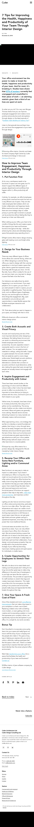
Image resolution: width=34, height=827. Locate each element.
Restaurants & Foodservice (9, 800)
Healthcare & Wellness (8, 791)
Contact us (5, 661)
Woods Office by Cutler (7, 321)
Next (27, 697)
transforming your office (17, 654)
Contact (4, 781)
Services (4, 774)
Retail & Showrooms (7, 793)
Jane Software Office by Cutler (9, 670)
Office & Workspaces (7, 796)
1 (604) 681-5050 (10, 761)
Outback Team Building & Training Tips (16, 120)
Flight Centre (5, 158)
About (3, 776)
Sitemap (4, 807)
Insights (5, 73)
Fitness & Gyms (6, 798)
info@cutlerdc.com (10, 763)
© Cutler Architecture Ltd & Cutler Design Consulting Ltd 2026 (16, 806)
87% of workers (13, 91)
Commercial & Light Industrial (9, 789)
